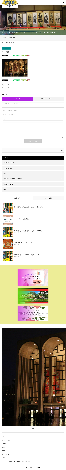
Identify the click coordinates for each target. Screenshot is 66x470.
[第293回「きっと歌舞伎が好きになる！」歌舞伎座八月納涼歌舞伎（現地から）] (8, 232)
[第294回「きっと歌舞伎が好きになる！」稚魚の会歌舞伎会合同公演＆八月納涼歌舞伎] (8, 208)
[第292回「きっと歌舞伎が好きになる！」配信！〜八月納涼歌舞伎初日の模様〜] (8, 256)
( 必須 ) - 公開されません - (10, 114)
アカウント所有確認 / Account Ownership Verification (16, 461)
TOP (3, 436)
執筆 (5, 173)
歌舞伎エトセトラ (8, 184)
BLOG (3, 457)
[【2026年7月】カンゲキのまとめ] (8, 244)
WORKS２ (4, 447)
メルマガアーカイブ (9, 162)
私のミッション (6, 440)
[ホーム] (2, 42)
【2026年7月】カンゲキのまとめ (23, 243)
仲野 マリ (9, 85)
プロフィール (5, 450)
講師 (5, 189)
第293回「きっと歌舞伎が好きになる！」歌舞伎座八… (29, 231)
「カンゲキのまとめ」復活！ (22, 219)
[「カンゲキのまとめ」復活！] (8, 220)
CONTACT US (5, 454)
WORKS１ (4, 443)
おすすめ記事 (48, 198)
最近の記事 (17, 198)
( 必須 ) (10, 110)
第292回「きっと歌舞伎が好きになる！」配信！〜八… (29, 254)
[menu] (63, 2)
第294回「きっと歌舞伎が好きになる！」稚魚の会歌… (29, 207)
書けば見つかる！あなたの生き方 (13, 178)
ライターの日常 (8, 168)
